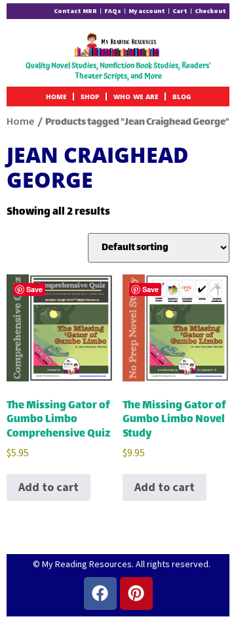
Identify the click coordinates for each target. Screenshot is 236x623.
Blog (181, 96)
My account (146, 11)
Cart (179, 11)
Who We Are (135, 96)
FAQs (112, 11)
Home (56, 96)
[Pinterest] (136, 593)
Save (34, 289)
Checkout (210, 11)
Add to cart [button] (48, 486)
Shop (90, 96)
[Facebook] (100, 593)
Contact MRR (75, 11)
